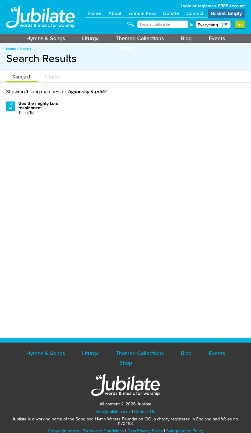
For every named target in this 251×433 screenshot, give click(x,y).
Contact (195, 13)
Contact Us (144, 411)
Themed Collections (140, 38)
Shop (125, 48)
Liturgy (90, 38)
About (115, 13)
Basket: (226, 13)
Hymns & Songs (45, 38)
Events (217, 38)
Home (94, 13)
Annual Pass (142, 13)
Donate (171, 13)
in (191, 24)
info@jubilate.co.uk (113, 411)
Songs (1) (22, 77)
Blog (186, 38)
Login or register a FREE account (213, 6)
